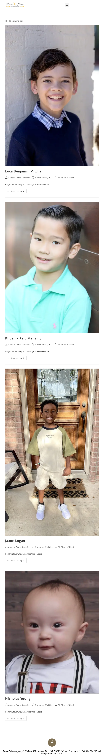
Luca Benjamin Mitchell (24, 171)
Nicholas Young (17, 698)
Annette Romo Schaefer (19, 177)
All (59, 177)
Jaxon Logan (15, 540)
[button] (67, 5)
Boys (64, 177)
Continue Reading (17, 190)
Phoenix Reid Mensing (23, 338)
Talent (71, 177)
